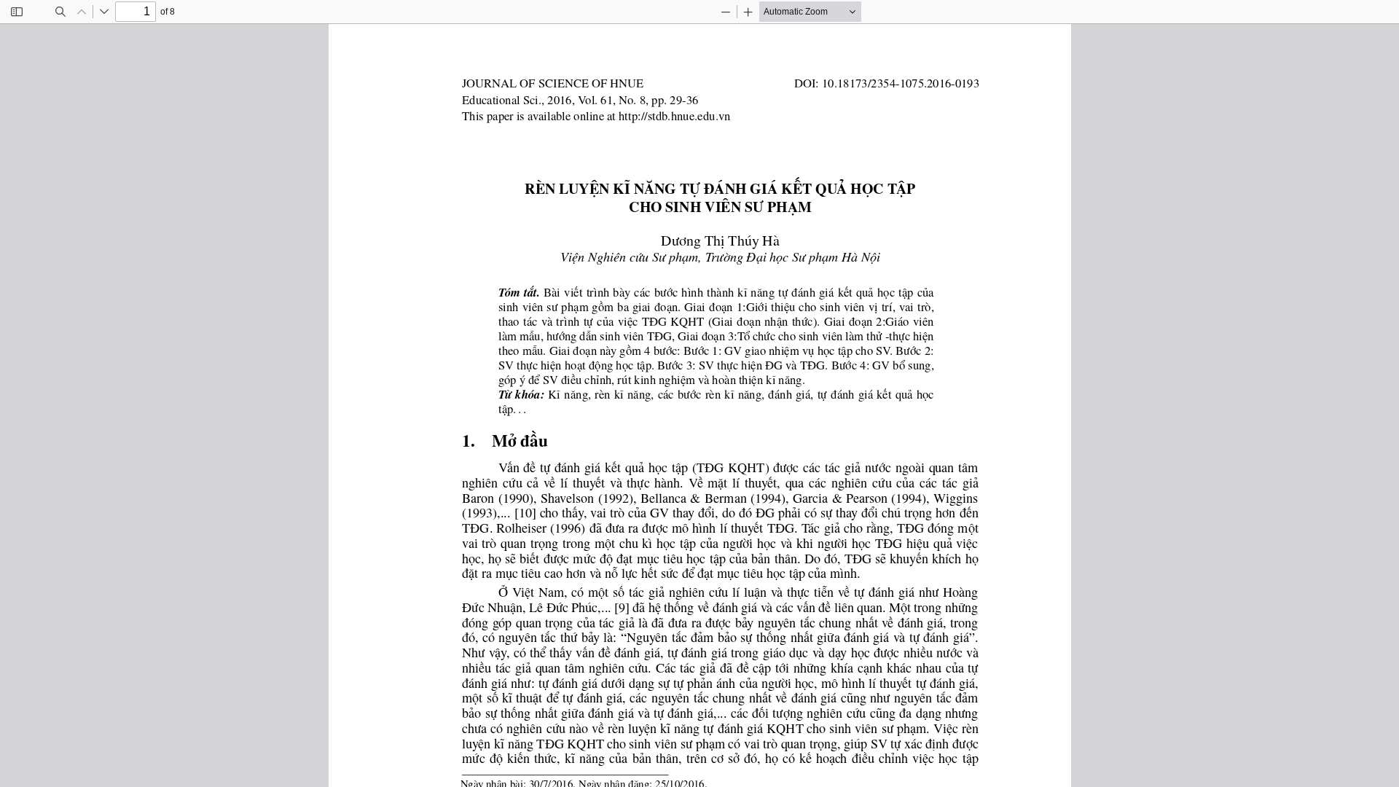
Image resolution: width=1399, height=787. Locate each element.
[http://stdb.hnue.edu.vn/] (673, 116)
